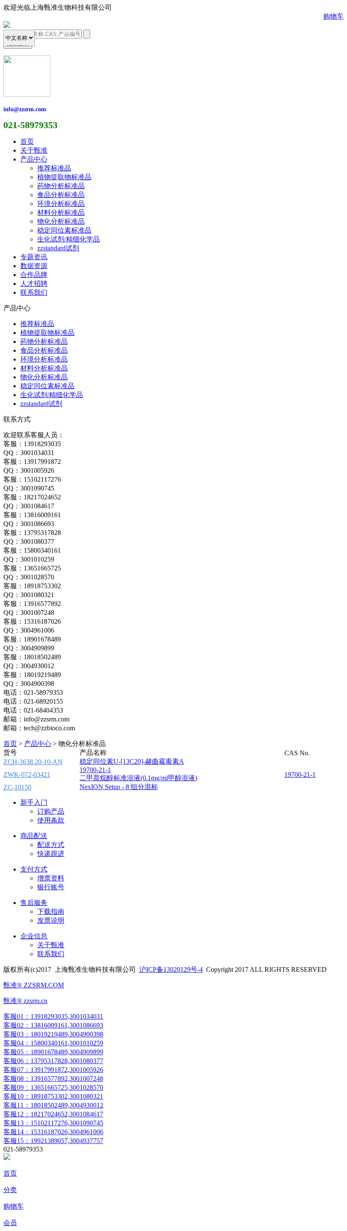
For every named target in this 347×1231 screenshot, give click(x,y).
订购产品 (50, 811)
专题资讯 (33, 256)
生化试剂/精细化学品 (68, 239)
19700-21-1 (95, 769)
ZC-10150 (17, 787)
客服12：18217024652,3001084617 (53, 1114)
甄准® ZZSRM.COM (33, 985)
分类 (10, 1189)
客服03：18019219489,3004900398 (53, 1034)
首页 (27, 141)
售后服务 (33, 902)
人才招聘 (33, 283)
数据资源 (33, 265)
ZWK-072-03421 (26, 774)
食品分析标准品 (61, 194)
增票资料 (50, 878)
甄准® (12, 1000)
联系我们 (33, 292)
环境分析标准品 (61, 203)
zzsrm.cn (34, 1000)
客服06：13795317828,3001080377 (53, 1060)
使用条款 (50, 820)
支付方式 (33, 869)
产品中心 (33, 159)
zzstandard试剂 (58, 248)
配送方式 (50, 844)
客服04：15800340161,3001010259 (53, 1043)
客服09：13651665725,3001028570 (53, 1087)
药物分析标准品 (61, 185)
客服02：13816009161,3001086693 (53, 1025)
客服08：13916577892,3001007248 (53, 1078)
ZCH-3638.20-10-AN (33, 761)
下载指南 (50, 911)
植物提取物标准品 (64, 177)
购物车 (333, 16)
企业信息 (33, 936)
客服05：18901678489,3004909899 (53, 1052)
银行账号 (50, 887)
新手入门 (33, 802)
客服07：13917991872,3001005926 (53, 1069)
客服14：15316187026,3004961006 (53, 1131)
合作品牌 (33, 274)
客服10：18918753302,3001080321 (53, 1096)
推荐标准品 (54, 168)
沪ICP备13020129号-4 (171, 969)
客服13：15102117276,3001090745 (53, 1123)
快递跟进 (50, 853)
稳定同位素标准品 (64, 230)
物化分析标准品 (61, 221)
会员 (10, 1222)
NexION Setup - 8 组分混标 (119, 786)
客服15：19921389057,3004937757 (53, 1140)
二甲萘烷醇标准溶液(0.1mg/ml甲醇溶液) (138, 777)
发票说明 (50, 920)
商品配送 (33, 835)
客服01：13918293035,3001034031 (53, 1016)
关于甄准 (33, 150)
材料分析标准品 (61, 212)
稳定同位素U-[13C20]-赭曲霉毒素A (132, 761)
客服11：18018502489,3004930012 (53, 1105)
